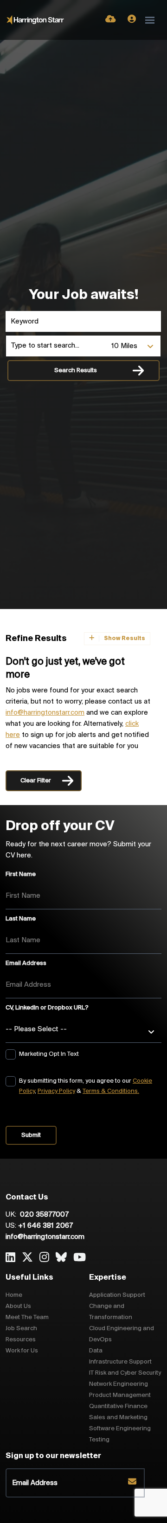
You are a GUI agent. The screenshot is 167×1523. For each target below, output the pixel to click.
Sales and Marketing (118, 1417)
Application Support (117, 1295)
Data (96, 1350)
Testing (99, 1439)
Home (14, 1295)
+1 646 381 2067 (45, 1226)
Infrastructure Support (120, 1361)
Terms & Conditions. (111, 1091)
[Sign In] (132, 20)
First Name (21, 874)
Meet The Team (27, 1317)
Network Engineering (118, 1384)
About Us (18, 1306)
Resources (21, 1339)
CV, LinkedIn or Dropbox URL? (47, 1007)
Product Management (120, 1395)
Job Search (21, 1328)
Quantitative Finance (118, 1406)
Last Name (21, 918)
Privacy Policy (56, 1091)
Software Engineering (120, 1428)
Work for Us (22, 1350)
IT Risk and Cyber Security (125, 1373)
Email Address (26, 963)
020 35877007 (43, 1214)
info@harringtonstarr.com (45, 713)
